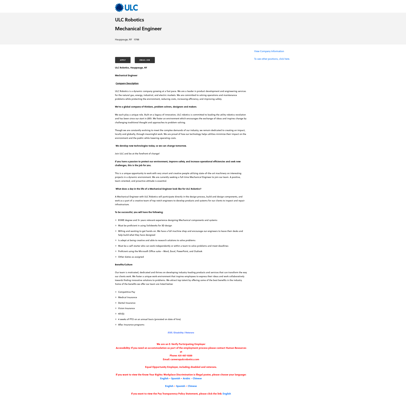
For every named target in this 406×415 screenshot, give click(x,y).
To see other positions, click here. (272, 59)
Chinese (197, 378)
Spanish (175, 378)
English (164, 378)
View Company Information (269, 51)
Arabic (186, 378)
